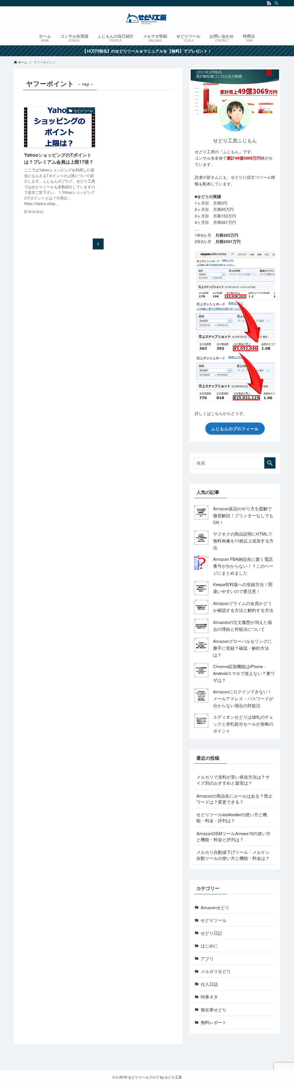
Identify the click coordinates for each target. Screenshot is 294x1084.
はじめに (209, 946)
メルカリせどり (216, 971)
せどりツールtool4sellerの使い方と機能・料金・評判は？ (231, 817)
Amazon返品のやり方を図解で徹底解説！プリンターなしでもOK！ (243, 515)
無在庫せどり (214, 1010)
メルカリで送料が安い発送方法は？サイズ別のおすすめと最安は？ (233, 780)
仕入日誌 (209, 984)
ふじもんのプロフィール (235, 428)
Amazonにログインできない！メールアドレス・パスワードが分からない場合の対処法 (243, 698)
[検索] (276, 3)
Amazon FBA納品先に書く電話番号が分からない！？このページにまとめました (243, 566)
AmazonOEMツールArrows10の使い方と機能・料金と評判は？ (233, 836)
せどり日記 (211, 933)
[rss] (269, 3)
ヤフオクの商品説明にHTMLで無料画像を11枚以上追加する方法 (243, 540)
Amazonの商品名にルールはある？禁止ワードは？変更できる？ (234, 799)
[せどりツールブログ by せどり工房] (147, 19)
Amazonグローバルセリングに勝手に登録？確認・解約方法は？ (242, 648)
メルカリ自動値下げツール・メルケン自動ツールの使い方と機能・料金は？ (233, 855)
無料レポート (214, 1022)
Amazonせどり (215, 907)
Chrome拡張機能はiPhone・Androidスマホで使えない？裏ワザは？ (244, 673)
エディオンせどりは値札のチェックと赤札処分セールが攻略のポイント (243, 724)
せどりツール (214, 920)
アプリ (207, 958)
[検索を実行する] (270, 463)
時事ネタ (209, 997)
